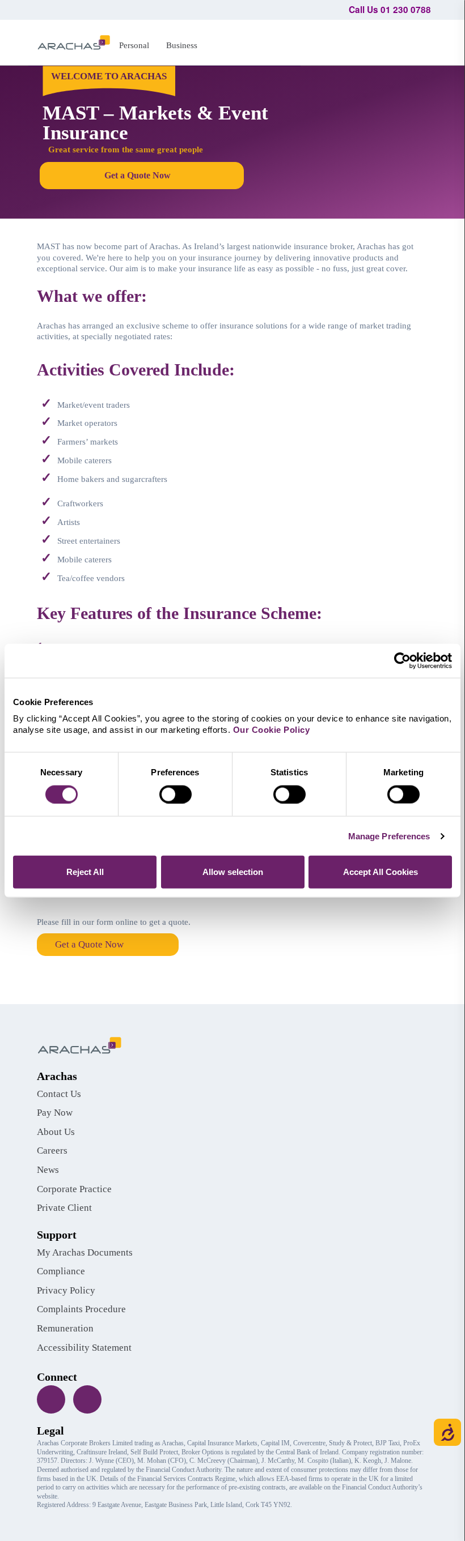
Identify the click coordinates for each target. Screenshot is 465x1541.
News (48, 1169)
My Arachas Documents (85, 1252)
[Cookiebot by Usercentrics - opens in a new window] (402, 660)
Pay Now (55, 1112)
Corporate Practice (74, 1189)
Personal (134, 45)
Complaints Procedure (81, 1309)
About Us (56, 1131)
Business (181, 45)
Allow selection (232, 872)
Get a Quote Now (89, 944)
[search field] (417, 41)
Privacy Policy (66, 1290)
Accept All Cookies (380, 872)
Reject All (85, 872)
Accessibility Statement (84, 1347)
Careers (52, 1150)
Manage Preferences (389, 835)
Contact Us (59, 1093)
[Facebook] (51, 1399)
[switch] (175, 794)
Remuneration (65, 1328)
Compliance (61, 1271)
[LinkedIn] (87, 1399)
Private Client (64, 1207)
